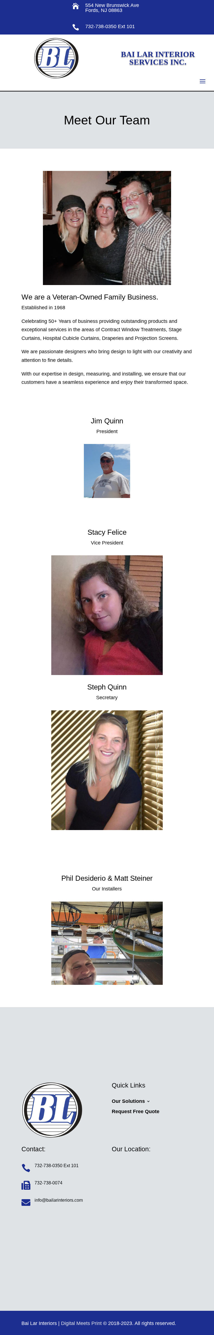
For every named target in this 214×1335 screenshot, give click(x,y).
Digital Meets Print (81, 1323)
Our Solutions (128, 1101)
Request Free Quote (135, 1111)
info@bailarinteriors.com (59, 1200)
